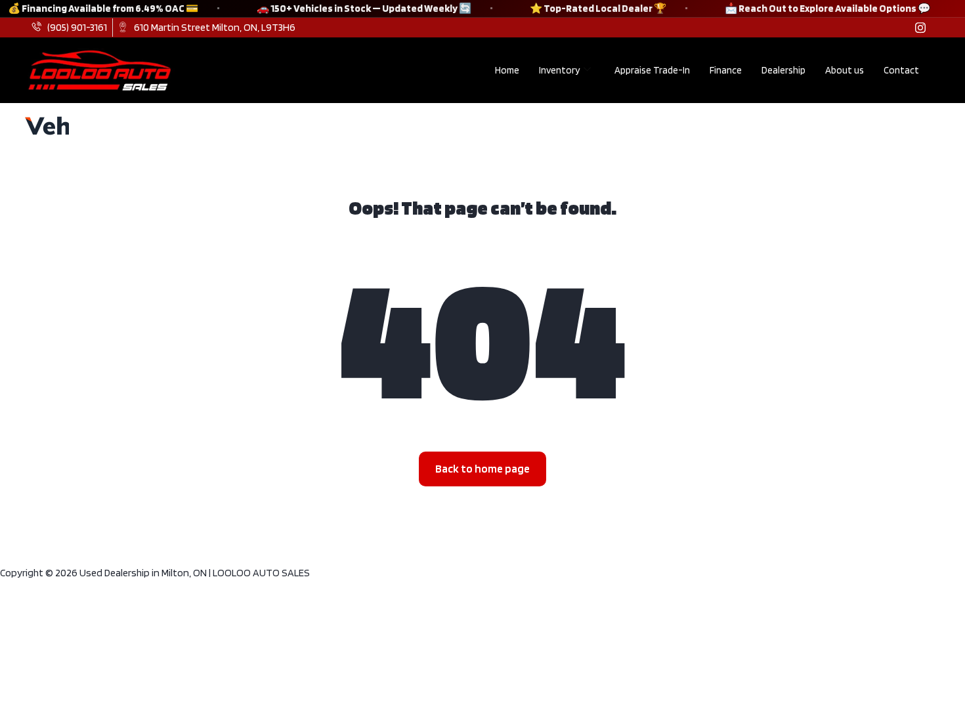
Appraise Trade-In (652, 70)
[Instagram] (920, 27)
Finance (726, 70)
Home (507, 70)
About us (844, 70)
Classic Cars (311, 125)
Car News (139, 125)
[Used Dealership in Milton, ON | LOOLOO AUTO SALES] (44, 125)
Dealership (783, 70)
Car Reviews (222, 125)
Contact (901, 70)
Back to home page (482, 468)
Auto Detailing (406, 125)
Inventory (559, 70)
